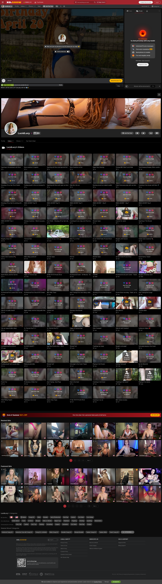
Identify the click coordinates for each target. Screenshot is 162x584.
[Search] (95, 2)
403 (50, 241)
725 (119, 366)
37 (96, 294)
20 (73, 241)
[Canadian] (11, 517)
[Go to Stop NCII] (50, 574)
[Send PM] (157, 133)
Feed (39, 6)
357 (73, 330)
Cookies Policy (64, 551)
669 (4, 348)
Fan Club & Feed (30, 141)
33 (50, 276)
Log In (157, 2)
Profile (17, 6)
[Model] (159, 94)
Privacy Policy (64, 542)
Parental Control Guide (66, 554)
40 (27, 258)
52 (27, 348)
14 (4, 366)
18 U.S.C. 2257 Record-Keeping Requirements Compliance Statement (129, 574)
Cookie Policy (98, 581)
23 (141, 258)
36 (27, 384)
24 (27, 330)
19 (141, 241)
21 (141, 223)
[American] (16, 517)
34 (73, 294)
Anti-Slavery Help (65, 557)
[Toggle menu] (2, 2)
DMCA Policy (64, 548)
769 (119, 384)
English (51, 539)
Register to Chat (143, 64)
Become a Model (94, 542)
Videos (24, 6)
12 (27, 241)
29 (118, 241)
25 (118, 276)
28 (27, 312)
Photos (32, 6)
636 (142, 384)
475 (73, 348)
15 (3, 258)
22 (73, 276)
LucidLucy (4, 513)
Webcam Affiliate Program (96, 548)
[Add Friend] (150, 133)
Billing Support (122, 545)
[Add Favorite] (3, 80)
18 (4, 241)
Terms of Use (64, 545)
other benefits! (146, 60)
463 (142, 276)
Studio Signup (93, 545)
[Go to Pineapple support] (41, 574)
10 (141, 169)
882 (96, 276)
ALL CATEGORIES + (128, 532)
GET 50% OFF (155, 415)
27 (96, 348)
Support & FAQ (122, 542)
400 (27, 276)
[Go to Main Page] (13, 2)
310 (96, 312)
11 (26, 223)
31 (4, 330)
